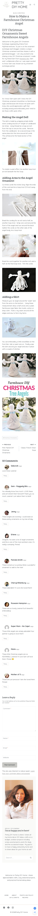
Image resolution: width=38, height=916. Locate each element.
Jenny (13, 512)
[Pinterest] (4, 908)
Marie (13, 649)
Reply (5, 476)
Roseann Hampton (19, 603)
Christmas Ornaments (10, 438)
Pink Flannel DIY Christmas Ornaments (8, 449)
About (14, 895)
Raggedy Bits (24, 59)
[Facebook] (8, 908)
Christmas (21, 13)
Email (5, 748)
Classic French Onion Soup (28, 447)
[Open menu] (30, 4)
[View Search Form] (34, 4)
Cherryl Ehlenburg (18, 583)
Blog (15, 13)
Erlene (13, 534)
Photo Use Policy (26, 895)
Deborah (14, 466)
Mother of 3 (16, 674)
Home (7, 895)
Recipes (25, 897)
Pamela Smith (17, 560)
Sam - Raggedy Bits (19, 486)
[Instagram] (13, 908)
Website (6, 757)
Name (5, 738)
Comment (7, 708)
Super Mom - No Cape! (20, 626)
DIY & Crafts (14, 897)
